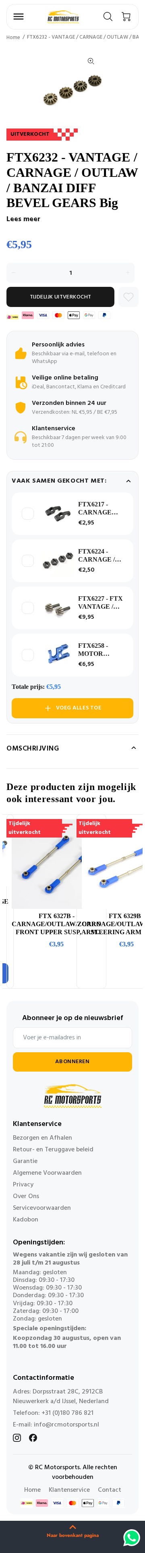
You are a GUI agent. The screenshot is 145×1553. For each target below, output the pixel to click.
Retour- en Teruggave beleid (53, 1150)
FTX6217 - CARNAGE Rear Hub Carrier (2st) (95, 508)
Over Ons (26, 1196)
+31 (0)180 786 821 (67, 1413)
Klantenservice (69, 1490)
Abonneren (72, 1061)
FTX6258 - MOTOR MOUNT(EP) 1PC (97, 650)
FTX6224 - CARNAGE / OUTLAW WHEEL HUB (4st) (98, 556)
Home (13, 37)
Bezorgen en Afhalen (42, 1138)
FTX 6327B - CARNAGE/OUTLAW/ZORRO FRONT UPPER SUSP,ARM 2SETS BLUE (56, 924)
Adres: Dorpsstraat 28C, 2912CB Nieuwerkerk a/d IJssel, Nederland (61, 1397)
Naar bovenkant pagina (73, 1535)
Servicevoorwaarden (42, 1208)
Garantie (25, 1161)
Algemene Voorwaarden (47, 1173)
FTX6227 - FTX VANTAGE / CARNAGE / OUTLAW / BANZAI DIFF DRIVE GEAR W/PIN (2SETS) (100, 603)
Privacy (23, 1185)
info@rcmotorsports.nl (66, 1425)
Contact (109, 1490)
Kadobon (25, 1220)
